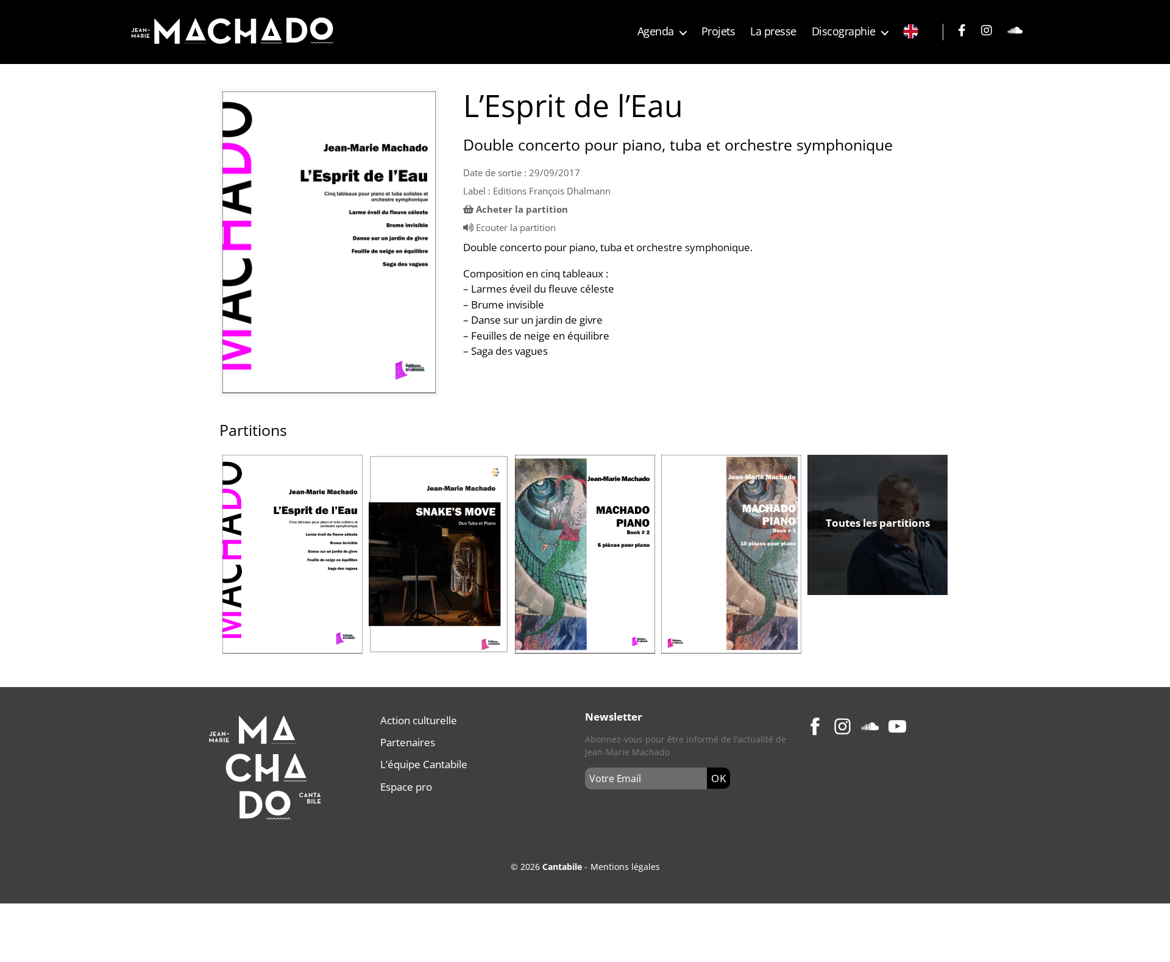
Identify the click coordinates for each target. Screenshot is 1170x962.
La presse (773, 31)
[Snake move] (439, 554)
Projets (718, 31)
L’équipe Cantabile (423, 764)
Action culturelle (418, 720)
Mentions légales (625, 866)
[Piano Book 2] (585, 554)
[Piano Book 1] (731, 554)
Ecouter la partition (516, 227)
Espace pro (406, 787)
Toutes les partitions (878, 523)
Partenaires (407, 742)
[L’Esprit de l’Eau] (329, 242)
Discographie (844, 31)
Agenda (655, 31)
